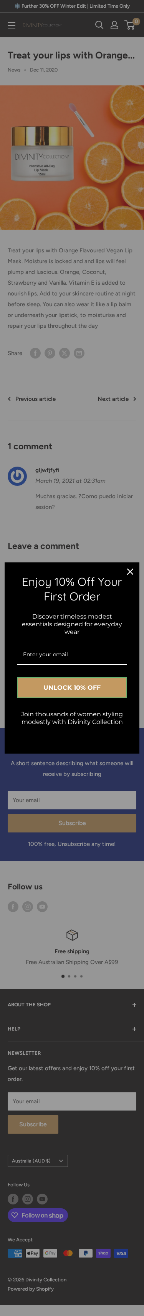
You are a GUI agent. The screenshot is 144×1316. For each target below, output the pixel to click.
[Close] (130, 571)
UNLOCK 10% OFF (72, 687)
